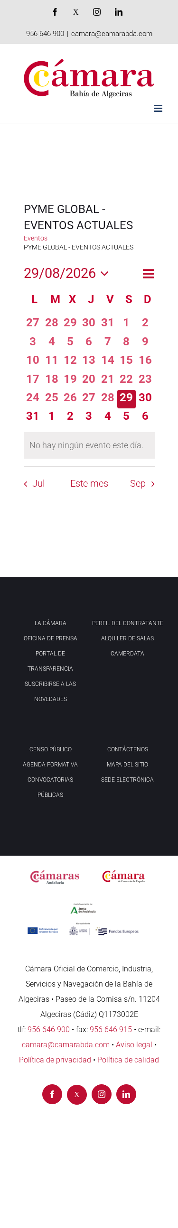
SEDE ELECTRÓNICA (127, 779)
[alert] (89, 445)
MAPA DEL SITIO (127, 764)
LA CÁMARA (50, 623)
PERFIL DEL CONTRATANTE (127, 623)
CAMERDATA (127, 653)
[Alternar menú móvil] (159, 108)
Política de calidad (128, 1059)
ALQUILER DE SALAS (127, 638)
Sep (138, 483)
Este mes (89, 483)
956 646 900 (45, 33)
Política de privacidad (55, 1059)
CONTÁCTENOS (127, 749)
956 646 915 (111, 1029)
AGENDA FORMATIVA (50, 764)
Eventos (35, 238)
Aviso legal (134, 1044)
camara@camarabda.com (111, 33)
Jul (38, 483)
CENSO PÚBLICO (50, 749)
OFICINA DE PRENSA (50, 638)
